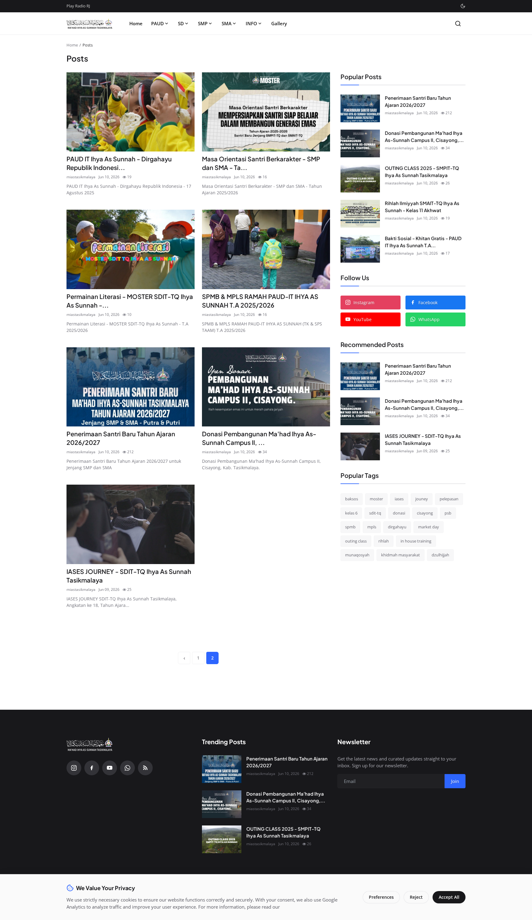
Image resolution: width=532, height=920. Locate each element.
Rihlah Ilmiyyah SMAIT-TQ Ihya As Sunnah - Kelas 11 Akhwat (422, 206)
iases (399, 499)
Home (136, 23)
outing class (356, 540)
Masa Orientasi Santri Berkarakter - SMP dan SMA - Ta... (261, 163)
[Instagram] (73, 768)
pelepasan (449, 499)
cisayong (425, 512)
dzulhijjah (440, 555)
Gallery (279, 23)
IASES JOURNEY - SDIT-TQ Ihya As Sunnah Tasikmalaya (128, 575)
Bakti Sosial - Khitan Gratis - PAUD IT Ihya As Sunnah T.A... (423, 241)
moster (376, 499)
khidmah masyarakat (400, 555)
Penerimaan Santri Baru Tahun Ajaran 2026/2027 (120, 438)
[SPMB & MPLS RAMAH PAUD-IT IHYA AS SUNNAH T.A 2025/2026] (266, 249)
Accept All (449, 897)
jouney (421, 499)
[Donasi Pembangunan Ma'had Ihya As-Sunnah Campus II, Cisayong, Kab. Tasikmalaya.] (266, 387)
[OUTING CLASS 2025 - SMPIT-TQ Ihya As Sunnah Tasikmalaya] (360, 178)
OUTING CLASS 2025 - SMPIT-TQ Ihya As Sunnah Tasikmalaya (422, 171)
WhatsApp (429, 319)
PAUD (157, 23)
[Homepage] (89, 23)
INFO (251, 23)
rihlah (383, 540)
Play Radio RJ (78, 6)
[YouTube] (109, 768)
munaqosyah (357, 555)
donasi (399, 512)
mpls (371, 527)
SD (181, 23)
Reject (416, 897)
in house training (416, 540)
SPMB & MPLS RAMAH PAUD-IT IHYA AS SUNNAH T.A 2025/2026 (260, 301)
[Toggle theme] (462, 6)
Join (455, 781)
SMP (203, 23)
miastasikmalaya (80, 177)
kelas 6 (351, 512)
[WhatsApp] (127, 768)
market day (428, 527)
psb (448, 512)
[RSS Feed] (145, 768)
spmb (350, 527)
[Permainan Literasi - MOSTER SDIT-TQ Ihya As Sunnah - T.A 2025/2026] (130, 249)
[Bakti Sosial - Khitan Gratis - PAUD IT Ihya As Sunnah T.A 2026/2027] (360, 249)
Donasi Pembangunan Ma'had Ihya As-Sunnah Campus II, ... (259, 438)
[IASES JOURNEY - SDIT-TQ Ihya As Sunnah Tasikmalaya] (130, 524)
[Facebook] (91, 768)
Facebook (427, 302)
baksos (351, 499)
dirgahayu (397, 527)
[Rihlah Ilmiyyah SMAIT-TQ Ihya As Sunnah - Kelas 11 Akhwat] (360, 214)
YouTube (362, 319)
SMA (227, 23)
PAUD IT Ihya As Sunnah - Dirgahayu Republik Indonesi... (119, 163)
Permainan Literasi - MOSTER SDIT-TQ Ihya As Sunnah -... (129, 301)
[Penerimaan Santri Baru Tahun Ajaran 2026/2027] (130, 387)
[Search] (457, 23)
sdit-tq (375, 512)
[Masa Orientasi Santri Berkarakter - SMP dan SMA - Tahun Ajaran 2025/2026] (266, 112)
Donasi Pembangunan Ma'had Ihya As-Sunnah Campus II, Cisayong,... (424, 136)
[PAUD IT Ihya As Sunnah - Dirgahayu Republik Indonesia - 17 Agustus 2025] (130, 112)
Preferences (381, 897)
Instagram (363, 302)
